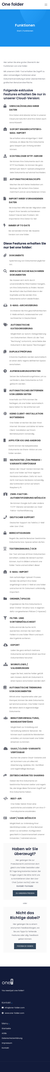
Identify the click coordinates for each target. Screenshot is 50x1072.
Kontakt (5, 1048)
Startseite (6, 1028)
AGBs (4, 1033)
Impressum (7, 1043)
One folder (13, 4)
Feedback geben (25, 946)
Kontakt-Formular (25, 886)
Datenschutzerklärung (12, 1038)
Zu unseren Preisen (25, 893)
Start (19, 30)
